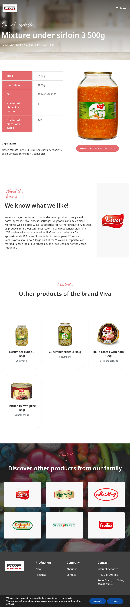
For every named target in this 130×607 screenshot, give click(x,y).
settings (10, 604)
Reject (115, 601)
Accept (97, 601)
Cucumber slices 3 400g (65, 352)
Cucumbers (21, 360)
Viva (12, 44)
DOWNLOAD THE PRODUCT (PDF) (97, 148)
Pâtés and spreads (108, 360)
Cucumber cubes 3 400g (21, 354)
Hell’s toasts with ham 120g (108, 354)
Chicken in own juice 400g (21, 408)
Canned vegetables (18, 24)
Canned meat (22, 414)
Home (5, 44)
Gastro (19, 44)
